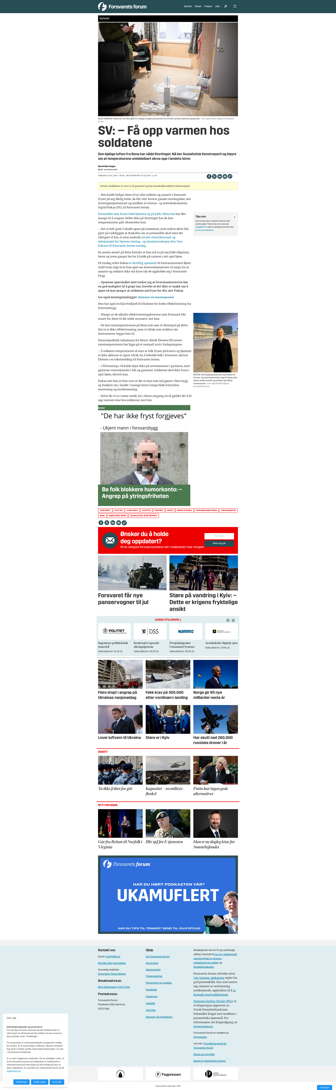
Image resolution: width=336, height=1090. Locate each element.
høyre (170, 511)
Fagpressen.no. (14, 1071)
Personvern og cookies (159, 983)
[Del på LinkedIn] (219, 176)
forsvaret (105, 511)
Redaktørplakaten (203, 967)
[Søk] (225, 6)
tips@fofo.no (201, 227)
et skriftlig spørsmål (142, 263)
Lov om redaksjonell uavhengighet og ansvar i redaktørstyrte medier (215, 958)
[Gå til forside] (122, 6)
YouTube (151, 1010)
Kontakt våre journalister (112, 963)
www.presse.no (203, 1026)
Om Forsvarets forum (158, 956)
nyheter (146, 511)
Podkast (208, 6)
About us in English (204, 1054)
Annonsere (152, 963)
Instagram (152, 996)
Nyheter (188, 6)
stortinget (132, 511)
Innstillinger (324, 1087)
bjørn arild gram (117, 516)
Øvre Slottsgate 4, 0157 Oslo (114, 987)
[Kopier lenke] (230, 176)
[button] (228, 620)
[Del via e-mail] (224, 176)
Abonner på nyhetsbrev (159, 1017)
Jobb (217, 6)
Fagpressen (200, 1037)
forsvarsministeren (206, 511)
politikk (118, 511)
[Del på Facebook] (209, 176)
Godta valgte (40, 1082)
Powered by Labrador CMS (168, 1086)
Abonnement (153, 970)
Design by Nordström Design (209, 1061)
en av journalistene (204, 230)
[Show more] (235, 217)
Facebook (151, 990)
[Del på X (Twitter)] (214, 176)
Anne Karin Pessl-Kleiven (112, 974)
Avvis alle (56, 1082)
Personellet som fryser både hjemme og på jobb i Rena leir (136, 214)
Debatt (198, 6)
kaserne (158, 511)
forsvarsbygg (228, 511)
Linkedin (150, 1003)
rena (102, 516)
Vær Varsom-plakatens (208, 977)
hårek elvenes (184, 511)
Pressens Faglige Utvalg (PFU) (213, 1001)
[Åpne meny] (235, 7)
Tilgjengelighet (154, 976)
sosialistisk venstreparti (143, 516)
